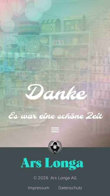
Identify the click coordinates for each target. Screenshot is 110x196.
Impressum (38, 187)
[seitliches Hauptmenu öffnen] (55, 129)
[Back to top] (97, 150)
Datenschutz (70, 187)
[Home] (55, 147)
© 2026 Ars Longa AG (55, 177)
